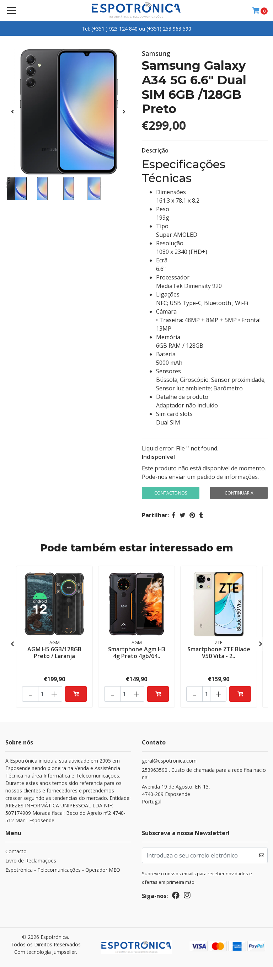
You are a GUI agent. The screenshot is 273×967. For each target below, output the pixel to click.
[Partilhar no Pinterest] (192, 515)
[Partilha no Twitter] (182, 515)
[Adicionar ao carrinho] (76, 694)
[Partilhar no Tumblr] (201, 515)
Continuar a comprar (239, 494)
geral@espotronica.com (169, 760)
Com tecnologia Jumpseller (45, 952)
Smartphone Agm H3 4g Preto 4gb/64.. (136, 652)
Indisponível (158, 457)
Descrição (155, 150)
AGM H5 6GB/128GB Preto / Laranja (54, 652)
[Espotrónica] (136, 10)
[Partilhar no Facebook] (173, 515)
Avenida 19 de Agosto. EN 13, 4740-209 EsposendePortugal (176, 794)
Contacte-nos (170, 493)
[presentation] (12, 112)
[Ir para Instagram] (187, 897)
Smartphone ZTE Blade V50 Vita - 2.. (218, 652)
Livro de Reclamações (30, 860)
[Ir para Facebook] (176, 897)
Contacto (16, 851)
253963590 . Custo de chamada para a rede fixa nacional (204, 773)
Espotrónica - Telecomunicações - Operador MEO (62, 869)
